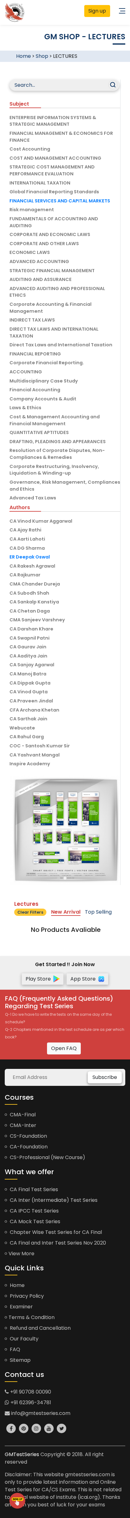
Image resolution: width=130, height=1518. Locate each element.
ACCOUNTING (25, 372)
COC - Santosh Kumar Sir (39, 746)
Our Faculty (23, 1338)
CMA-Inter (22, 1125)
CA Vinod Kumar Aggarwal (40, 521)
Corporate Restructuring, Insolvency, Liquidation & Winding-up (54, 469)
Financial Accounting (34, 390)
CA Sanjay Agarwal (31, 665)
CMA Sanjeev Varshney (37, 620)
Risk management (31, 209)
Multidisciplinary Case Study (43, 381)
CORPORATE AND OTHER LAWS (44, 243)
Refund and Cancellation (40, 1328)
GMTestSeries (22, 1454)
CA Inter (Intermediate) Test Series (53, 1200)
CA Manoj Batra (27, 674)
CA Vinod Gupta (28, 692)
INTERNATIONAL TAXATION (39, 183)
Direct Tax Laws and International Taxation (60, 345)
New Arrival (65, 912)
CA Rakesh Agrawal (32, 566)
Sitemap (20, 1360)
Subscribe (104, 1077)
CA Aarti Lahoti (27, 539)
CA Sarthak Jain (28, 719)
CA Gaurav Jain (27, 647)
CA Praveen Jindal (31, 701)
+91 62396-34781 (30, 1402)
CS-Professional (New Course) (47, 1157)
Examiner (21, 1306)
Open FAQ (64, 1048)
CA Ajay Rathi (25, 530)
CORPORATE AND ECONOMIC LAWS (49, 234)
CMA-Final (22, 1114)
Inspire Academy (29, 764)
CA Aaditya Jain (28, 656)
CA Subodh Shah (29, 593)
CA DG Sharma (27, 548)
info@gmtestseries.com (40, 1413)
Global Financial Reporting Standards (54, 192)
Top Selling (98, 912)
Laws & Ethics (25, 407)
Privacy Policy (26, 1296)
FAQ (14, 1349)
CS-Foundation (28, 1136)
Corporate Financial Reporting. (46, 363)
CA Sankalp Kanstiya (34, 602)
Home (23, 56)
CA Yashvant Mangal (34, 755)
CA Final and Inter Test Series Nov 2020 (57, 1242)
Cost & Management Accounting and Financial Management (54, 420)
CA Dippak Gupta (29, 683)
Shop (42, 56)
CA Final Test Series (33, 1189)
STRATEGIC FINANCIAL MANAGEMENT (52, 270)
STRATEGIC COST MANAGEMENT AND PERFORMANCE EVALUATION (52, 170)
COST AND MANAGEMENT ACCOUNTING (55, 158)
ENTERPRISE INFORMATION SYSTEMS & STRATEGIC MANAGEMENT (52, 121)
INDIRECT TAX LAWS (32, 320)
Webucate (22, 728)
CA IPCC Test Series (34, 1210)
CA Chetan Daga (29, 611)
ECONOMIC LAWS (29, 252)
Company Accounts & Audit (42, 399)
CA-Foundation (28, 1146)
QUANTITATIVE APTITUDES (39, 432)
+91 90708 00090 (30, 1391)
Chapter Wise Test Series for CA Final (55, 1232)
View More (21, 1253)
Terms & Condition (32, 1317)
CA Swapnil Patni (29, 638)
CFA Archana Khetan (34, 710)
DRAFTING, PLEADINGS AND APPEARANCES (57, 441)
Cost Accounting (29, 149)
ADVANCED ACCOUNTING (39, 261)
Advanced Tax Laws (32, 498)
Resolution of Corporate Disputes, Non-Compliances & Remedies (57, 453)
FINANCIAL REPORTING (35, 354)
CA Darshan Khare (31, 629)
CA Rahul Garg (26, 737)
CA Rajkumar (24, 575)
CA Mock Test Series (34, 1221)
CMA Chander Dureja (34, 584)
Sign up (97, 10)
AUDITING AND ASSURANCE (40, 279)
